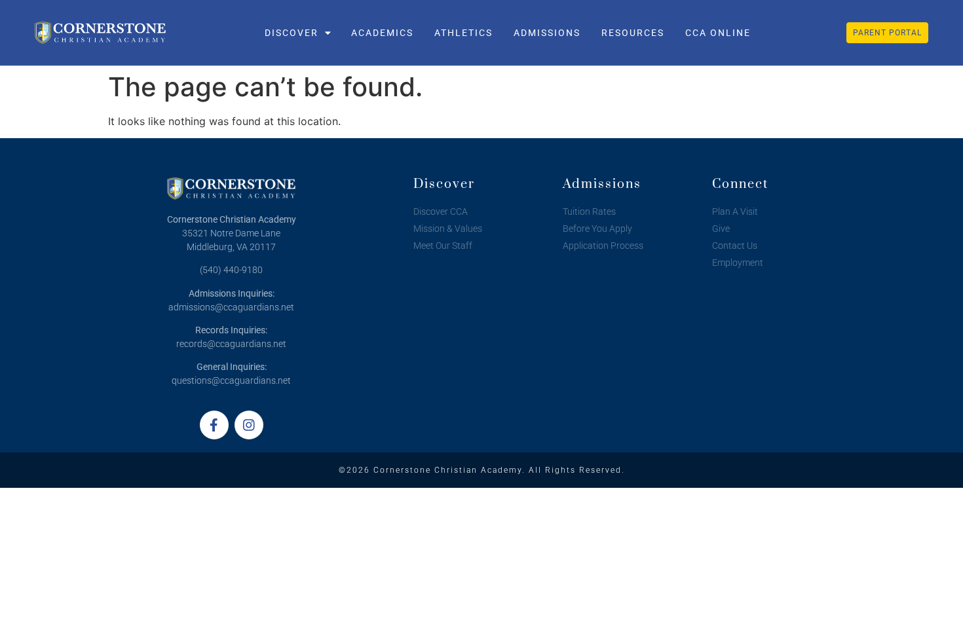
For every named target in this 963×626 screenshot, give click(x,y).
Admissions (547, 33)
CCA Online (718, 33)
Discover (291, 33)
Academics (382, 33)
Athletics (463, 33)
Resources (632, 33)
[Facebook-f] (214, 425)
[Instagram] (249, 425)
